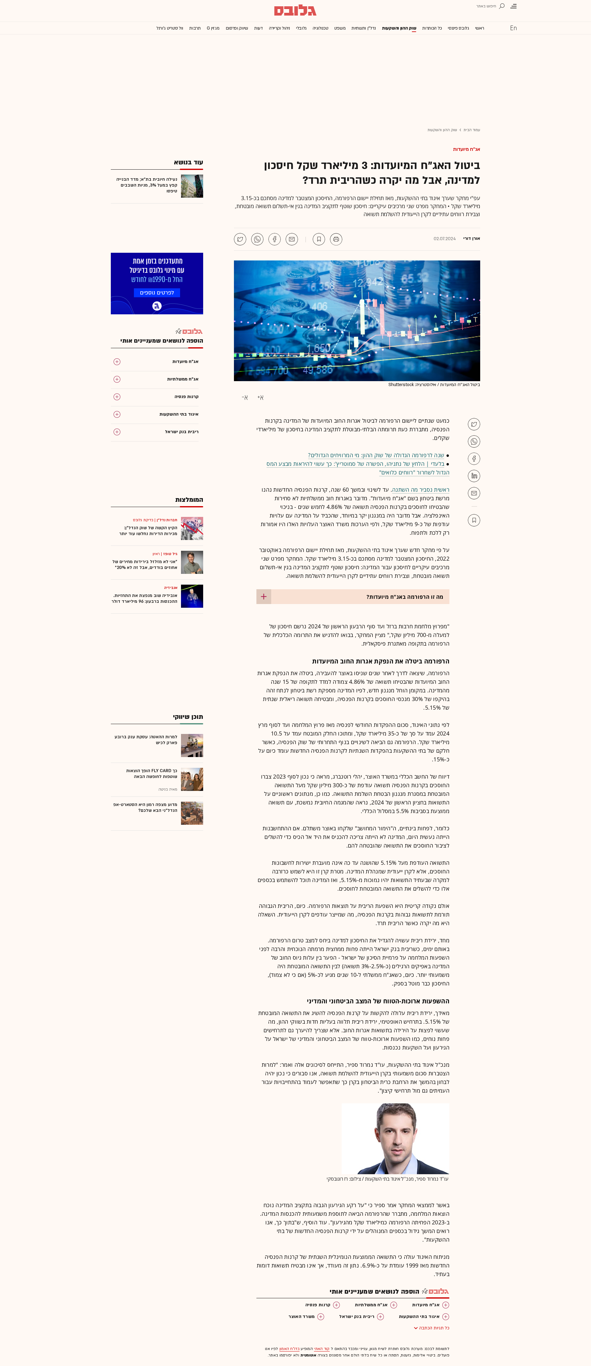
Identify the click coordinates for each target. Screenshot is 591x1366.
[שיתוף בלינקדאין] (474, 476)
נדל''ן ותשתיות (364, 28)
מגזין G (213, 28)
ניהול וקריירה (279, 28)
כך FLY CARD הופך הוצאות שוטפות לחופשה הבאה (151, 774)
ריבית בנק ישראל (356, 1317)
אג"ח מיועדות (466, 149)
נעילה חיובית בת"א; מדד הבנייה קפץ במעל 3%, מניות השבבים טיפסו (146, 185)
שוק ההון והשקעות (399, 28)
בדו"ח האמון (289, 1348)
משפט (339, 28)
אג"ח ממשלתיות (371, 1305)
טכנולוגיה (320, 28)
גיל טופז (170, 553)
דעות (258, 28)
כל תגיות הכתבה (434, 1328)
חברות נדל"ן (167, 520)
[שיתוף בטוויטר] (240, 239)
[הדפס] (336, 239)
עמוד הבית (472, 129)
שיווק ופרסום (237, 28)
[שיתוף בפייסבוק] (274, 239)
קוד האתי (321, 1348)
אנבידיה (170, 587)
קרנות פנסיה (317, 1305)
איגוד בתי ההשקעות (419, 1317)
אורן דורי (471, 238)
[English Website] (513, 27)
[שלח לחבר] (474, 493)
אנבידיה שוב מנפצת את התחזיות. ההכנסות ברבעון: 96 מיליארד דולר (144, 598)
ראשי (479, 28)
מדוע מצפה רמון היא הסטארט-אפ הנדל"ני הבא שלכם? (145, 807)
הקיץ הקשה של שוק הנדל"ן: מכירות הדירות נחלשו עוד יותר (148, 531)
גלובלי (301, 28)
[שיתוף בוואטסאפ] (257, 239)
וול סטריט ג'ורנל (169, 28)
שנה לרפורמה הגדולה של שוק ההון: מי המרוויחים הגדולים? (376, 455)
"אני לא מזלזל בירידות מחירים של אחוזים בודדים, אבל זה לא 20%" (144, 564)
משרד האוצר (301, 1317)
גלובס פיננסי (458, 28)
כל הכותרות (432, 28)
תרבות (195, 28)
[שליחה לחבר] (292, 239)
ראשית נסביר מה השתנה (420, 489)
